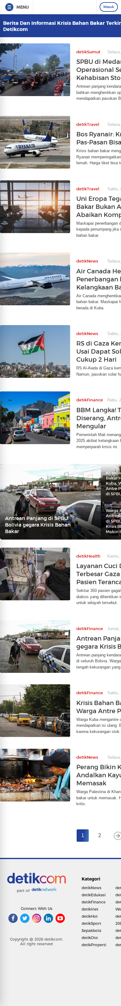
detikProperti (94, 944)
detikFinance (93, 902)
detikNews (91, 887)
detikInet (90, 909)
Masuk (108, 7)
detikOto (90, 937)
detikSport (91, 923)
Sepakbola (91, 930)
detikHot (90, 916)
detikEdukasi (93, 895)
